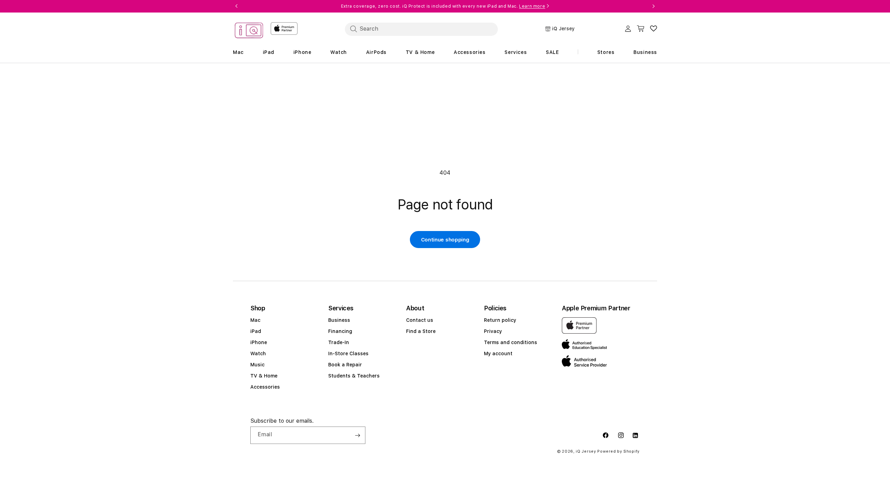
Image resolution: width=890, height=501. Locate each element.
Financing (340, 331)
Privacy (493, 331)
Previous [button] (236, 6)
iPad (255, 331)
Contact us (419, 320)
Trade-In (338, 342)
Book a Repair (345, 364)
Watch (258, 353)
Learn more (532, 6)
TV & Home (263, 376)
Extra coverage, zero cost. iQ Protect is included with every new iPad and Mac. (443, 6)
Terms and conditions (510, 342)
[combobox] (421, 29)
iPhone (258, 342)
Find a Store (421, 331)
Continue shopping (445, 240)
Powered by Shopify (618, 451)
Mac (255, 320)
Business (339, 320)
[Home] (249, 31)
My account (498, 353)
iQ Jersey (586, 451)
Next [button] (653, 6)
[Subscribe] (357, 435)
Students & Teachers (354, 376)
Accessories (265, 387)
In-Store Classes (348, 353)
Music (257, 364)
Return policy (500, 320)
